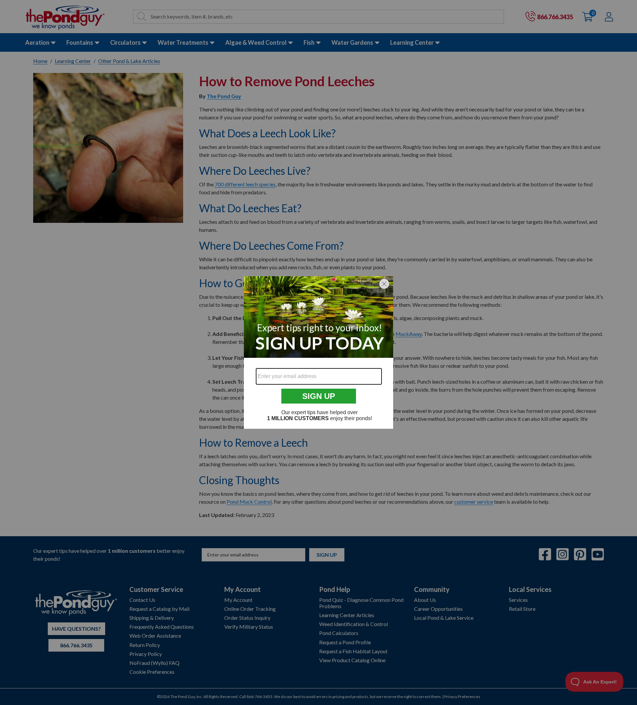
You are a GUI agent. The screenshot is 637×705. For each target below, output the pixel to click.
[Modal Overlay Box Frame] (318, 352)
